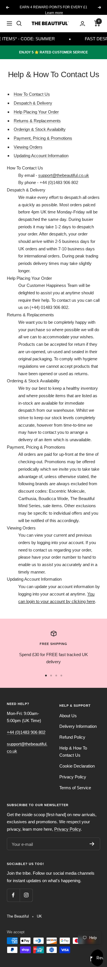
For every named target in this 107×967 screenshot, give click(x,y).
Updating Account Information (41, 155)
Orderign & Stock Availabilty (40, 129)
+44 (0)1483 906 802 (26, 732)
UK (39, 916)
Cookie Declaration (77, 766)
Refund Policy (72, 737)
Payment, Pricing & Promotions (43, 138)
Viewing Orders (28, 147)
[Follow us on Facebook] (13, 895)
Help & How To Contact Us (73, 752)
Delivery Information (78, 726)
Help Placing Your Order (36, 111)
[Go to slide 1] (46, 675)
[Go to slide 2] (51, 675)
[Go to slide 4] (61, 675)
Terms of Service (75, 787)
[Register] (92, 844)
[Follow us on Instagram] (26, 895)
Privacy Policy (72, 776)
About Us (68, 715)
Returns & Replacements (37, 120)
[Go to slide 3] (56, 675)
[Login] (82, 23)
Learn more (54, 13)
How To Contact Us (32, 94)
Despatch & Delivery (33, 103)
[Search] (19, 23)
